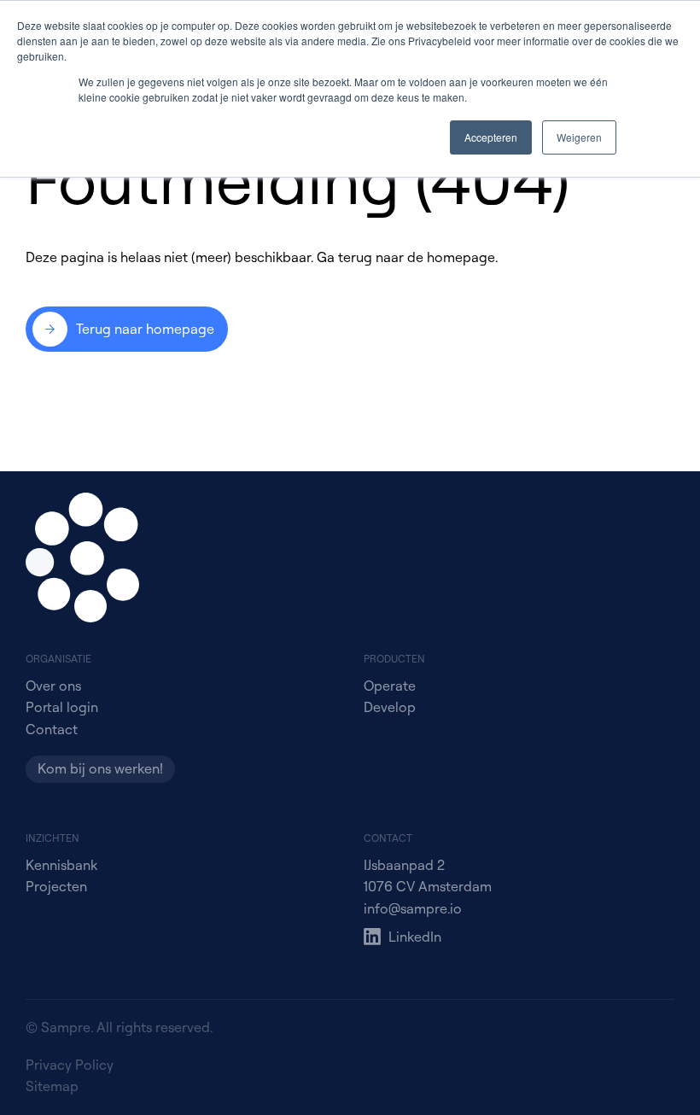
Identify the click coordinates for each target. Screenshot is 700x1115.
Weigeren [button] (579, 137)
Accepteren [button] (490, 137)
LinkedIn (414, 936)
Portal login (62, 706)
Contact (52, 729)
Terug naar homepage (145, 328)
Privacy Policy (70, 1064)
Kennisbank (61, 864)
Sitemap (52, 1086)
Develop (390, 706)
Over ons (53, 685)
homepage (461, 257)
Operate (390, 685)
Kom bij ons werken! (100, 768)
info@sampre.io (413, 908)
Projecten (56, 886)
